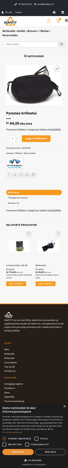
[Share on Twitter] (15, 175)
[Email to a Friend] (21, 175)
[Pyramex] (14, 163)
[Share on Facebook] (9, 175)
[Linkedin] (62, 12)
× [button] (64, 406)
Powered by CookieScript (34, 464)
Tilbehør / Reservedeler (25, 153)
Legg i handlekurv (36, 138)
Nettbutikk (9, 31)
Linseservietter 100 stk (17, 265)
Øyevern (32, 31)
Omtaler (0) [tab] (13, 203)
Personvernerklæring (12, 432)
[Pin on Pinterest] (27, 175)
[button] (34, 56)
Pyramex (10, 269)
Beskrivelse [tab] (13, 192)
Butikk (21, 31)
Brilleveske (41, 265)
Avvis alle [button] (50, 452)
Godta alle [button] (18, 452)
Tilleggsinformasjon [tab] (18, 197)
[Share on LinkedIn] (33, 175)
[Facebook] (54, 12)
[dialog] (34, 435)
